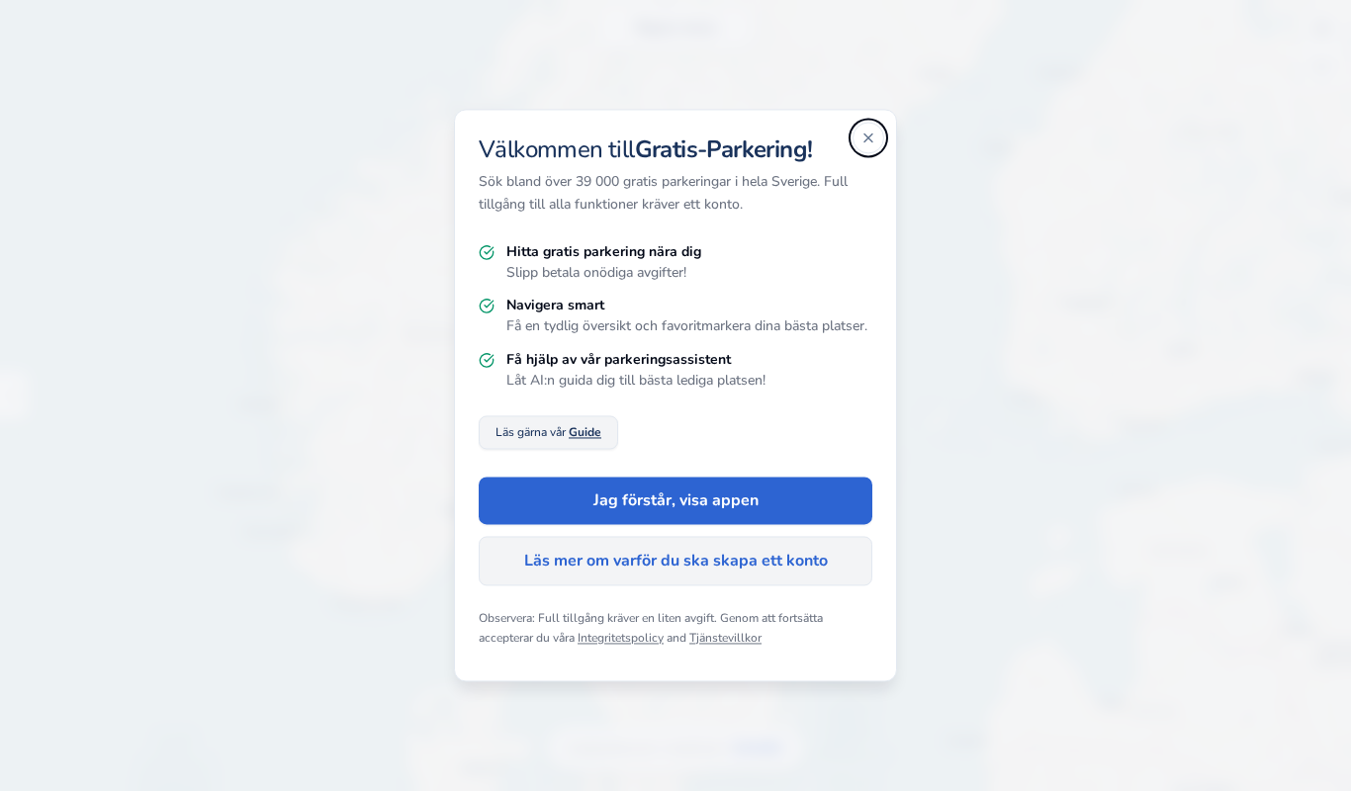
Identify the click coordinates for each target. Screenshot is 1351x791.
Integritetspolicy (621, 638)
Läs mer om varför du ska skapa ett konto (676, 561)
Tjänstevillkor (725, 638)
